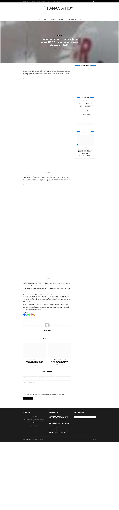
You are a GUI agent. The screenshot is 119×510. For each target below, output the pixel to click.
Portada (24, 63)
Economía (61, 19)
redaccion (56, 48)
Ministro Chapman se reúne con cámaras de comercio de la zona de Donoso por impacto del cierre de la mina (59, 423)
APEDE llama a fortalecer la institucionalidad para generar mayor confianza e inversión (59, 361)
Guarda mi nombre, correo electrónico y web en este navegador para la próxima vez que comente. (45, 394)
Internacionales (72, 19)
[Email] (17, 82)
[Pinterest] (17, 79)
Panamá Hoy (28, 439)
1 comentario (88, 155)
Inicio (38, 19)
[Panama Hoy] (59, 10)
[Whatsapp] (29, 314)
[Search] (80, 19)
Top (95, 439)
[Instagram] (32, 314)
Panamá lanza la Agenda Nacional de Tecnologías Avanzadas (85, 151)
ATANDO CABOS (85, 86)
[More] (34, 314)
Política (53, 19)
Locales (45, 19)
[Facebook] (17, 72)
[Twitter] (17, 75)
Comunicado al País (53, 427)
